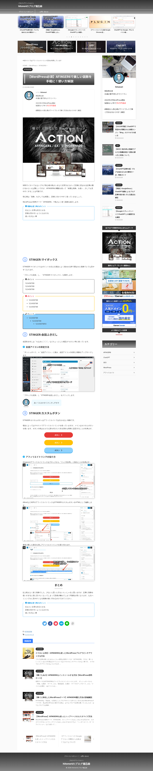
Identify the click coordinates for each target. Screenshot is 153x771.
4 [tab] (74, 37)
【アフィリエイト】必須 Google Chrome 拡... (76, 31)
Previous (20, 26)
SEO (105, 362)
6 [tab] (78, 37)
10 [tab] (87, 37)
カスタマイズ (29, 634)
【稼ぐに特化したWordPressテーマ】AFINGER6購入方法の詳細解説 (64, 697)
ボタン (57, 435)
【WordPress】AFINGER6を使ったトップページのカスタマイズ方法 (64, 716)
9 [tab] (85, 37)
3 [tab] (71, 37)
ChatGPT (106, 357)
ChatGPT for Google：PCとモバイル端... (100, 31)
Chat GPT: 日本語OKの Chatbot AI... (124, 31)
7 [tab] (80, 37)
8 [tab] (83, 37)
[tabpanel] (29, 25)
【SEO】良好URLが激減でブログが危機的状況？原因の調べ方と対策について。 (125, 152)
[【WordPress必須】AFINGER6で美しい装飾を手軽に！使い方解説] (61, 623)
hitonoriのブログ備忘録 (30, 6)
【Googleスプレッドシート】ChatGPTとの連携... (53, 31)
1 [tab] (67, 37)
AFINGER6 (28, 631)
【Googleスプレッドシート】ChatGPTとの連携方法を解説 (125, 214)
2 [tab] (69, 37)
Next (133, 26)
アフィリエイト (108, 372)
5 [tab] (76, 37)
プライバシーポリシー (26, 12)
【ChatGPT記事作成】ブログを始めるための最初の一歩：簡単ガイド (125, 172)
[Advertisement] (58, 238)
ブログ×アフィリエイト (76, 760)
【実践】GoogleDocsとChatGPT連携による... (29, 31)
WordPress (107, 367)
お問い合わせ (44, 12)
